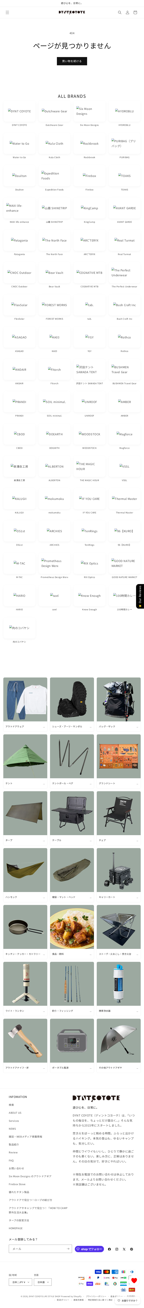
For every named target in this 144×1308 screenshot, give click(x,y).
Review (13, 1152)
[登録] (68, 1249)
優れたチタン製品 (19, 1192)
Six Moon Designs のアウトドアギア (30, 1176)
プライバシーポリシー (96, 1296)
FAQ (11, 1160)
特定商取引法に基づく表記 (100, 1299)
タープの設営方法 (19, 1220)
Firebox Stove (17, 1184)
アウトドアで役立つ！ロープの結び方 (30, 1200)
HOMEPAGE (16, 1228)
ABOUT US (15, 1112)
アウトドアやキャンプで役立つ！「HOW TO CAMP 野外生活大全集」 (38, 1210)
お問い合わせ (16, 1168)
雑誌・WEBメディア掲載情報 (25, 1136)
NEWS (12, 1128)
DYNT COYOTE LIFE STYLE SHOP (45, 1296)
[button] (7, 12)
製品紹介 (14, 1144)
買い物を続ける (72, 61)
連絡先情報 (78, 1299)
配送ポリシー (63, 1299)
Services (14, 1120)
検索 (11, 1104)
